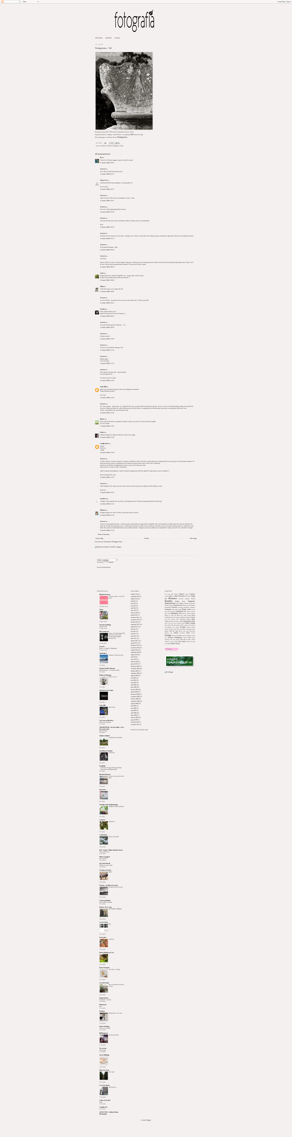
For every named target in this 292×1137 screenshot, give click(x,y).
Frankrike (186, 607)
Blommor (172, 598)
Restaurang (189, 629)
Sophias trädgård (104, 736)
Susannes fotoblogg (105, 625)
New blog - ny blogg (114, 969)
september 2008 (135, 701)
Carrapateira (186, 603)
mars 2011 (134, 638)
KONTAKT (109, 38)
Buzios (183, 601)
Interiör (193, 613)
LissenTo (102, 646)
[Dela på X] (114, 143)
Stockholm (182, 633)
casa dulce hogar (104, 983)
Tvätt (171, 639)
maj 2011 (133, 633)
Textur (180, 635)
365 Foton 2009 (169, 594)
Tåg (174, 639)
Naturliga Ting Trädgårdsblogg (108, 804)
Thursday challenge (186, 635)
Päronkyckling (103, 730)
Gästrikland (179, 611)
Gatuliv (189, 609)
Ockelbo (179, 623)
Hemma (189, 611)
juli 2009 (133, 678)
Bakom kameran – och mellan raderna (109, 670)
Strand (188, 633)
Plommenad (102, 1004)
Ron (110, 924)
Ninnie (101, 609)
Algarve (181, 594)
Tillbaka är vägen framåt (105, 865)
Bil (186, 596)
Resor (184, 629)
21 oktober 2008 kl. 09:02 (107, 280)
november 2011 (135, 620)
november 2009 (135, 668)
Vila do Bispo (174, 641)
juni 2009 (133, 680)
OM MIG (117, 38)
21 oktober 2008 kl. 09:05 (107, 291)
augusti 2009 (134, 675)
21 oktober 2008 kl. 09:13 (107, 303)
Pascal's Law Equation (105, 722)
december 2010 (135, 645)
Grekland (173, 611)
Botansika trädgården (184, 598)
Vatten (193, 639)
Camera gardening (104, 900)
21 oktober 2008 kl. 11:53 (107, 363)
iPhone (166, 615)
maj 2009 (133, 682)
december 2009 (135, 666)
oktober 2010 (134, 650)
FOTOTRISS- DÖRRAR (115, 909)
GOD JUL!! (112, 821)
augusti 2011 (134, 627)
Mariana (188, 619)
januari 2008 (134, 720)
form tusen (102, 789)
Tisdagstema (115, 145)
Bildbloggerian (103, 1033)
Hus (169, 613)
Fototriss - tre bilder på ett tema (108, 885)
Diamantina (176, 605)
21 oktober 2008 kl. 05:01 (107, 163)
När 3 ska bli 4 (103, 858)
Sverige (168, 635)
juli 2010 (133, 657)
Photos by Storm (104, 1070)
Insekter (188, 613)
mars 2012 (134, 610)
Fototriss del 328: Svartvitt (116, 887)
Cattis (102, 273)
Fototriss (174, 607)
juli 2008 (133, 706)
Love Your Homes (104, 1085)
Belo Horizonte (180, 596)
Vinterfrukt (112, 752)
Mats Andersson (104, 631)
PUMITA (102, 1011)
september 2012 (135, 596)
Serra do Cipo (173, 631)
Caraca (181, 603)
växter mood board (190, 641)
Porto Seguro (175, 627)
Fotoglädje (102, 766)
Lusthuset (103, 498)
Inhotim (184, 613)
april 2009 (133, 685)
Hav (185, 611)
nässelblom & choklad (105, 751)
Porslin (190, 625)
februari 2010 (134, 661)
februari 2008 (134, 717)
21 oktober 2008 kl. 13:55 (107, 477)
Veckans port (168, 641)
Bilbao (189, 596)
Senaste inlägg (99, 538)
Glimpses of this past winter (116, 655)
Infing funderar (104, 998)
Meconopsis (112, 707)
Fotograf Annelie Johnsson (107, 668)
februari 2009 (134, 689)
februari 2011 (134, 641)
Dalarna (166, 605)
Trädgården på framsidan (115, 737)
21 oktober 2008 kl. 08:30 (107, 250)
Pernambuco (177, 625)
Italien (172, 615)
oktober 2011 (134, 622)
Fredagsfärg (168, 609)
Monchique (172, 621)
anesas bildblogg (104, 1055)
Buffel (110, 872)
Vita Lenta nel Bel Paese (106, 720)
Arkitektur (192, 594)
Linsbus (188, 617)
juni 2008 (133, 708)
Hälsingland (174, 613)
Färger (179, 609)
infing (101, 286)
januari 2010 (134, 664)
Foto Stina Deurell (104, 863)
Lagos (177, 617)
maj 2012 (133, 606)
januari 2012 (134, 615)
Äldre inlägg (193, 538)
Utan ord (182, 639)
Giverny (193, 609)
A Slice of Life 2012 (104, 1100)
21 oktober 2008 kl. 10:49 (107, 339)
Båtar (177, 603)
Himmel (193, 611)
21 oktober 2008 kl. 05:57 (107, 189)
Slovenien (192, 631)
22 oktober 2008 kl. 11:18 (107, 530)
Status (100, 1102)
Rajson (102, 419)
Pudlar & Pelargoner (105, 675)
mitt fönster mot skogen (106, 690)
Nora (169, 623)
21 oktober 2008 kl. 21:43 (107, 504)
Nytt (100, 1006)
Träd (189, 637)
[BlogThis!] (112, 143)
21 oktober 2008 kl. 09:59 (107, 327)
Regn (181, 629)
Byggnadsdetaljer (170, 603)
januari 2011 (134, 643)
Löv (169, 619)
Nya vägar (111, 1072)
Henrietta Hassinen (105, 774)
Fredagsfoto (192, 607)
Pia (101, 157)
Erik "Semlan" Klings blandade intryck (111, 850)
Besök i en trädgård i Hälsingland (108, 648)
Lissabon (192, 617)
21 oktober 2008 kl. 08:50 (107, 267)
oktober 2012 (134, 594)
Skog (184, 631)
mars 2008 (134, 715)
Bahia (170, 596)
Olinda (183, 623)
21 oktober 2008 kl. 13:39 (107, 437)
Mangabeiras (182, 619)
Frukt (173, 609)
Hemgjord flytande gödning (116, 806)
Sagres (193, 629)
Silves (180, 631)
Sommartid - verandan (105, 999)
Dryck (184, 605)
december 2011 (135, 617)
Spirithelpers (103, 653)
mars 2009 (134, 687)
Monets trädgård (179, 621)
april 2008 (133, 713)
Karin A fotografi (104, 967)
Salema (166, 631)
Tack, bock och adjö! (105, 1028)
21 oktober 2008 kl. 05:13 (107, 174)
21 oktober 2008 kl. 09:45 (107, 316)
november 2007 (135, 724)
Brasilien (103, 145)
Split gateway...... (113, 1087)
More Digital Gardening (105, 902)
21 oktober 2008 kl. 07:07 (107, 200)
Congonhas (192, 603)
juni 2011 (133, 631)
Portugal (182, 627)
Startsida (146, 538)
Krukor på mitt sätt (114, 836)
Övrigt (121, 145)
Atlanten (167, 596)
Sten (171, 633)
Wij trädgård (167, 643)
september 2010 (135, 652)
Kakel (178, 615)
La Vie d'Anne (103, 922)
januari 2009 (134, 692)
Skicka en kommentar (103, 534)
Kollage (189, 615)
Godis (169, 611)
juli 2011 (133, 629)
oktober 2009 (134, 671)
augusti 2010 (134, 654)
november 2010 (135, 648)
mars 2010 (134, 659)
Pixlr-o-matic (184, 625)
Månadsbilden (187, 621)
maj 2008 (133, 710)
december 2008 (135, 694)
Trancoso (185, 637)
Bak (174, 596)
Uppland (177, 639)
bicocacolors (102, 937)
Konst (193, 615)
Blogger (149, 1120)
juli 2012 (133, 601)
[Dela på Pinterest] (118, 143)
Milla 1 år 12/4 (113, 676)
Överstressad (102, 1050)
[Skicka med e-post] (110, 143)
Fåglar (176, 609)
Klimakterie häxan (104, 594)
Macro (177, 619)
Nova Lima (173, 623)
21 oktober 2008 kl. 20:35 (107, 492)
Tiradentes (109, 145)
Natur (193, 621)
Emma (102, 432)
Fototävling (180, 607)
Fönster (184, 609)
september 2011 (135, 624)
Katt (182, 615)
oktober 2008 (134, 699)
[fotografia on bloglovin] (171, 650)
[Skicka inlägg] (104, 143)
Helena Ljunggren (104, 857)
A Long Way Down (104, 851)
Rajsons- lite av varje (105, 907)
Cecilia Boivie (103, 835)
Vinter (179, 641)
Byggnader (191, 601)
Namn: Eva (103, 180)
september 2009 (135, 673)
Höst (180, 613)
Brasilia (193, 598)
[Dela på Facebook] (116, 143)
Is (169, 615)
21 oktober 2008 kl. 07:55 (107, 238)
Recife (178, 629)
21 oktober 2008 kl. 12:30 (107, 397)
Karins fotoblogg (104, 1026)
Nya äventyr (103, 1048)
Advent (176, 594)
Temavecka (175, 635)
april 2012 (133, 608)
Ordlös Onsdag (190, 623)
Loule (166, 619)
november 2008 (135, 696)
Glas (166, 611)
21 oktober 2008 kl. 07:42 (107, 227)
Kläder (185, 615)
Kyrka (174, 617)
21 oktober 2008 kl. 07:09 (107, 212)
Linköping (182, 617)
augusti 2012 (134, 599)
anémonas (111, 939)
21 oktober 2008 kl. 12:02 (107, 380)
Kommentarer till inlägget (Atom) (113, 541)
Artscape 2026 (103, 626)
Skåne (187, 631)
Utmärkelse (188, 639)
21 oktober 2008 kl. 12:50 (107, 413)
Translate (110, 562)
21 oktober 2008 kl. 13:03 (107, 426)
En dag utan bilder (114, 1035)
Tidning (193, 635)
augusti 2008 (134, 703)
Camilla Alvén (104, 443)
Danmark (171, 605)
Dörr (188, 605)
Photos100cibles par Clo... (106, 952)
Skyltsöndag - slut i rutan (115, 1013)
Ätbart (173, 643)
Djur (181, 605)
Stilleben (176, 633)
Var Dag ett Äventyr (105, 870)
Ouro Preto (168, 625)
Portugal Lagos (172, 629)
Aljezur (187, 594)
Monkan (102, 510)
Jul (175, 615)
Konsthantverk (168, 617)
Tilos (166, 637)
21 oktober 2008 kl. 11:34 (107, 350)
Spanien (167, 633)
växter (184, 641)
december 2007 (135, 722)
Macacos (173, 619)
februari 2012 (134, 613)
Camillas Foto (103, 1107)
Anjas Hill (103, 386)
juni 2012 (133, 603)
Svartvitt (193, 633)
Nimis (166, 623)
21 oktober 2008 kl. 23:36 (107, 515)
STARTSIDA (99, 38)
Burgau (177, 601)
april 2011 (133, 636)
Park (172, 625)
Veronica (102, 309)
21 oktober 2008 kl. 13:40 (107, 452)
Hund (166, 613)
